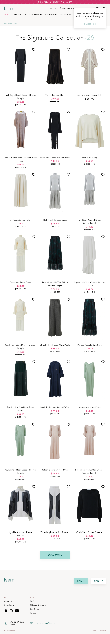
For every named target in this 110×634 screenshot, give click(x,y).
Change (87, 24)
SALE (6, 14)
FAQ (32, 601)
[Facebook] (6, 610)
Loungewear (51, 14)
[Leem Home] (9, 8)
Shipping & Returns (38, 605)
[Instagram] (11, 610)
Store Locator (10, 605)
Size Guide (34, 609)
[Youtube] (17, 610)
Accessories (66, 14)
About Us (8, 601)
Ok (94, 24)
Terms (94, 630)
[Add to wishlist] (33, 49)
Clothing (16, 14)
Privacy (33, 613)
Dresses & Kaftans (33, 14)
